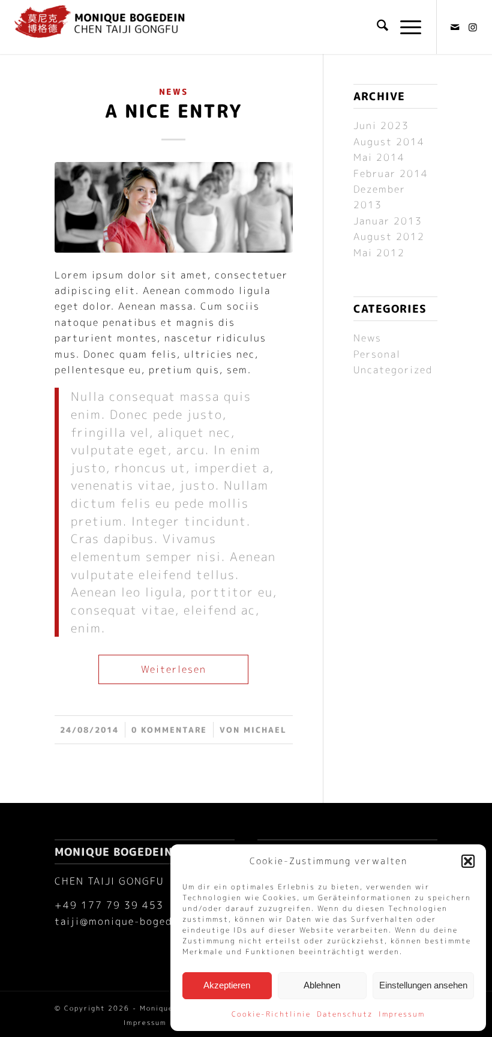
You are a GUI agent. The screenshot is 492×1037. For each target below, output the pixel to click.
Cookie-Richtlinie (271, 1014)
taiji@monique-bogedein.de (130, 921)
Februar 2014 (390, 173)
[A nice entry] (174, 207)
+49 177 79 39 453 (109, 905)
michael (265, 729)
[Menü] (404, 27)
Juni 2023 (381, 125)
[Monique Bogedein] (100, 27)
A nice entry (173, 111)
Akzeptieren (226, 985)
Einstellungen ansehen (423, 985)
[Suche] (376, 27)
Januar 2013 (387, 220)
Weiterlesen (173, 669)
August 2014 (389, 141)
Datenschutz (345, 1014)
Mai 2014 (379, 157)
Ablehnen (322, 985)
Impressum (402, 1014)
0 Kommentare (169, 729)
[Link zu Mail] (455, 27)
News (173, 92)
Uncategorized (393, 369)
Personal (377, 354)
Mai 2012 (379, 252)
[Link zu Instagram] (473, 27)
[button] (468, 861)
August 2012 (389, 236)
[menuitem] (376, 27)
